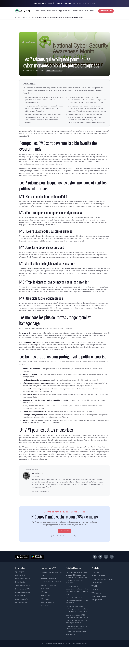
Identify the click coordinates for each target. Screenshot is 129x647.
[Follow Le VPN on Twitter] (100, 557)
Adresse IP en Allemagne (50, 585)
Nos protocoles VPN (22, 589)
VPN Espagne (46, 595)
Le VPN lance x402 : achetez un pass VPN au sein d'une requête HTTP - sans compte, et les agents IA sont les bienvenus (76, 578)
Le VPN (22, 447)
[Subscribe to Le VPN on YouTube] (112, 557)
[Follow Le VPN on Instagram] (106, 557)
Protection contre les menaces (102, 579)
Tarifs (37, 11)
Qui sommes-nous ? (22, 578)
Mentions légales (21, 603)
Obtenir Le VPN (106, 11)
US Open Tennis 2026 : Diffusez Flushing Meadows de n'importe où (77, 600)
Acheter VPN (20, 575)
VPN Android (96, 593)
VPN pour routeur (98, 600)
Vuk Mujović (40, 71)
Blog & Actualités (21, 599)
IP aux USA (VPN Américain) (51, 582)
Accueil (17, 17)
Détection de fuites (98, 576)
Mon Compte (89, 11)
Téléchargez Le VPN (99, 596)
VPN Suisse (45, 606)
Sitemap (84, 643)
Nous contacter (20, 596)
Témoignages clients (22, 585)
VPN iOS (95, 589)
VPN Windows (97, 583)
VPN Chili (44, 592)
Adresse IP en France (48, 578)
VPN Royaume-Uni (48, 602)
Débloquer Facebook (22, 592)
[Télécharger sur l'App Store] (22, 557)
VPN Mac (95, 586)
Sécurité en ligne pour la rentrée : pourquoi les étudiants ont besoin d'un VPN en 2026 (77, 608)
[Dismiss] (127, 3)
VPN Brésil (45, 589)
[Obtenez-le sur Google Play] (37, 557)
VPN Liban (45, 599)
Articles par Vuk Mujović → (40, 491)
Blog (23, 17)
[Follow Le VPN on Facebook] (95, 557)
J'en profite (64, 531)
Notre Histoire (20, 582)
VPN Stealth (96, 572)
